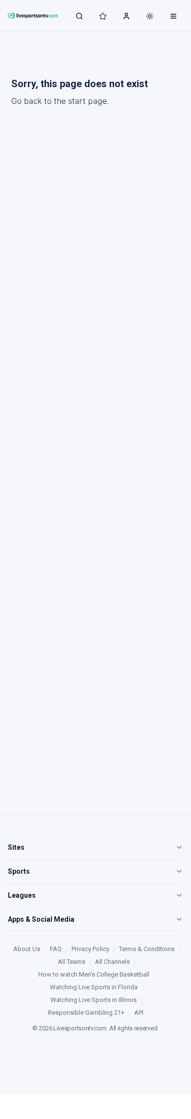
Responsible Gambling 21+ (86, 1012)
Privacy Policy (90, 949)
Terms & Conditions (146, 949)
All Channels (112, 961)
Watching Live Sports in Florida (94, 987)
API (138, 1012)
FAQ (56, 949)
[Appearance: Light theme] (150, 16)
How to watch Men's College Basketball (93, 974)
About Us (26, 949)
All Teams (71, 961)
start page (87, 101)
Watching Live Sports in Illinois (93, 999)
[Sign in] (126, 15)
